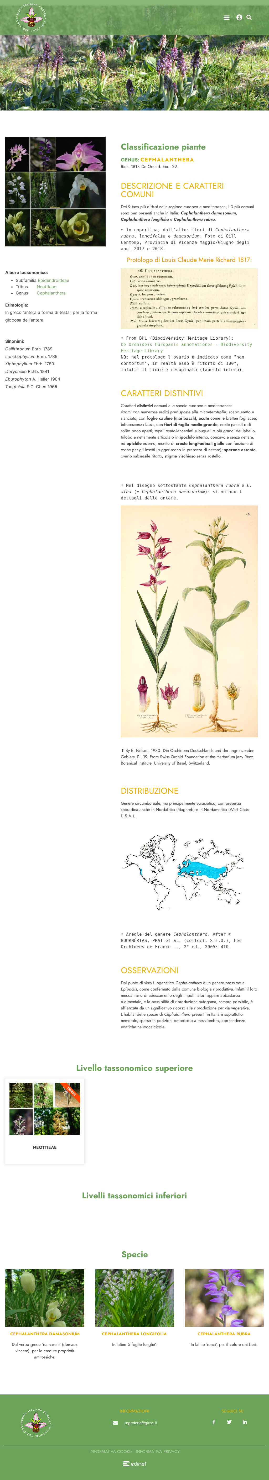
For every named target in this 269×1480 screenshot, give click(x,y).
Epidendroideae (53, 280)
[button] (227, 18)
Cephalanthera (51, 293)
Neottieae (46, 286)
